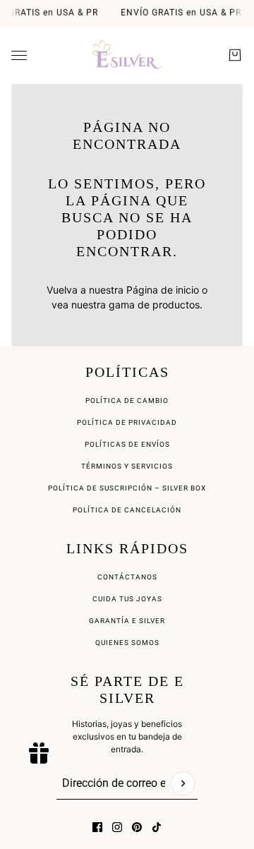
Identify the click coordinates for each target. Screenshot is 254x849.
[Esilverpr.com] (127, 55)
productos (176, 305)
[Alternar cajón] (19, 55)
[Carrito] (235, 55)
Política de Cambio (127, 400)
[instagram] (117, 827)
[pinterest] (137, 827)
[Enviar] (183, 783)
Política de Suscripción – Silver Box (127, 488)
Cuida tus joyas (127, 599)
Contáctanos (127, 577)
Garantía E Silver (127, 621)
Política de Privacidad (127, 422)
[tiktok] (156, 827)
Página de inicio (162, 290)
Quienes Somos (127, 642)
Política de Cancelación (127, 510)
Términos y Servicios (127, 466)
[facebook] (97, 827)
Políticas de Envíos (127, 444)
